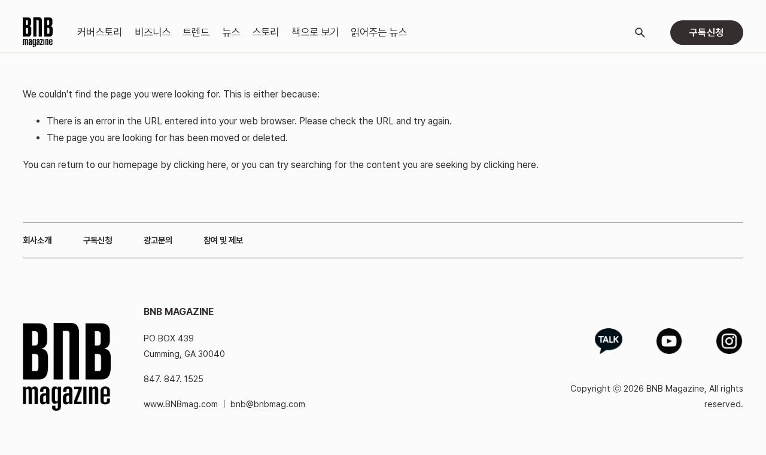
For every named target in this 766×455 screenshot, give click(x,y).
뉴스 (231, 32)
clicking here (200, 164)
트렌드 (196, 32)
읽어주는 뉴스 (379, 32)
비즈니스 (153, 32)
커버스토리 (99, 32)
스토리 (265, 32)
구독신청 (706, 32)
